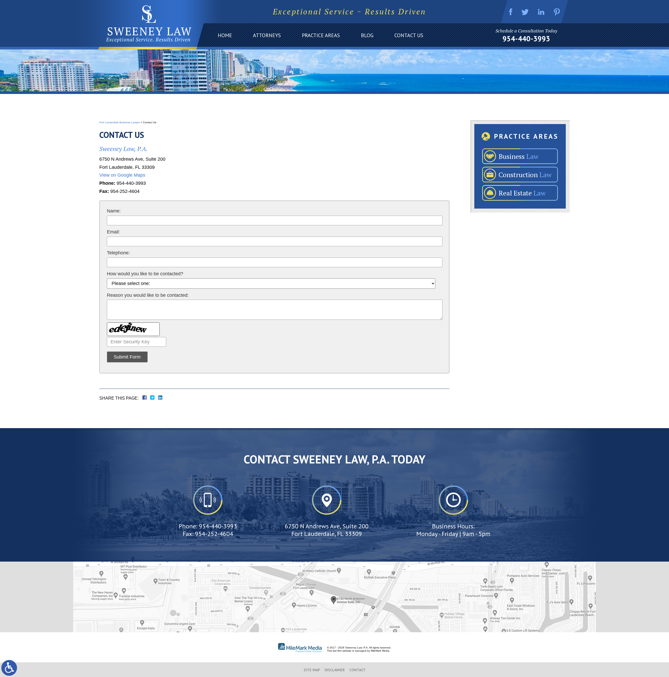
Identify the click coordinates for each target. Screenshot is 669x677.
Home (225, 35)
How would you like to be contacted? (145, 273)
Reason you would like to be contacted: (148, 295)
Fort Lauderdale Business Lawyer (119, 122)
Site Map (312, 670)
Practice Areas (321, 35)
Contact (357, 670)
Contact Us (408, 35)
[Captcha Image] (133, 329)
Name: (114, 211)
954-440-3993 (526, 38)
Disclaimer (335, 670)
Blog (367, 35)
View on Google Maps (122, 175)
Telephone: (118, 252)
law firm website (342, 650)
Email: (113, 231)
